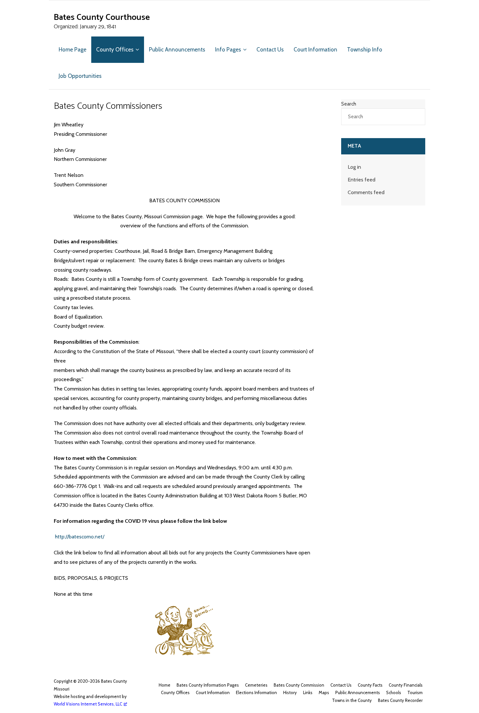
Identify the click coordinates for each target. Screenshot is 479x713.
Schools (393, 692)
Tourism (415, 692)
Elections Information (256, 692)
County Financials (406, 685)
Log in (354, 167)
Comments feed (366, 192)
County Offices (175, 692)
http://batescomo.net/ (79, 537)
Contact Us (341, 685)
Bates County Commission (299, 685)
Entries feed (361, 180)
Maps (324, 692)
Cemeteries (256, 685)
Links (307, 692)
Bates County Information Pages (208, 685)
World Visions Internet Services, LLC (88, 703)
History (290, 692)
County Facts (370, 685)
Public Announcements (357, 692)
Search (348, 104)
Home (164, 685)
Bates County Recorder (400, 700)
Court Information (213, 692)
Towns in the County (352, 700)
